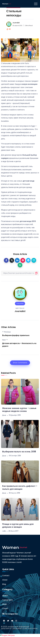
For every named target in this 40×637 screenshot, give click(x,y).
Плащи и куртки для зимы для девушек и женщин (18, 526)
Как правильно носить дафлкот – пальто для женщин (19, 487)
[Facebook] (4, 621)
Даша (4, 415)
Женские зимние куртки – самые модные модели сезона (19, 410)
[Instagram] (16, 621)
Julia (4, 531)
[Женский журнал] (6, 3)
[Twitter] (8, 621)
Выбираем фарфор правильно (15, 335)
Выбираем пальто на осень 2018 (19, 451)
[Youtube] (12, 621)
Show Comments (20, 363)
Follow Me (20, 303)
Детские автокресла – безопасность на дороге (19, 344)
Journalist (16, 23)
